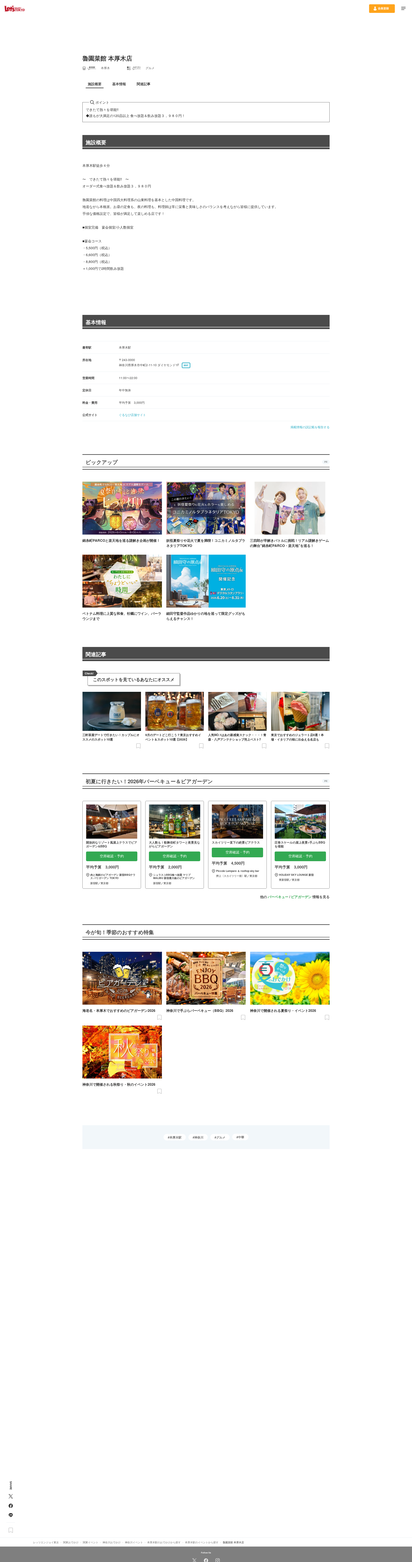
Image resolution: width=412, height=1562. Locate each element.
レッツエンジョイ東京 (46, 1542)
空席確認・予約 (112, 856)
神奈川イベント (134, 1542)
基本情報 (96, 322)
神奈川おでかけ (112, 1542)
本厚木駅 (176, 1137)
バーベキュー (278, 896)
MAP (186, 365)
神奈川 (198, 1137)
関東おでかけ (71, 1542)
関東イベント (90, 1542)
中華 (241, 1137)
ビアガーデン (301, 896)
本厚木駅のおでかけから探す (164, 1542)
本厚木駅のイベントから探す (201, 1542)
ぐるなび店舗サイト (132, 415)
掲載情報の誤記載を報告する (310, 427)
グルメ (220, 1137)
